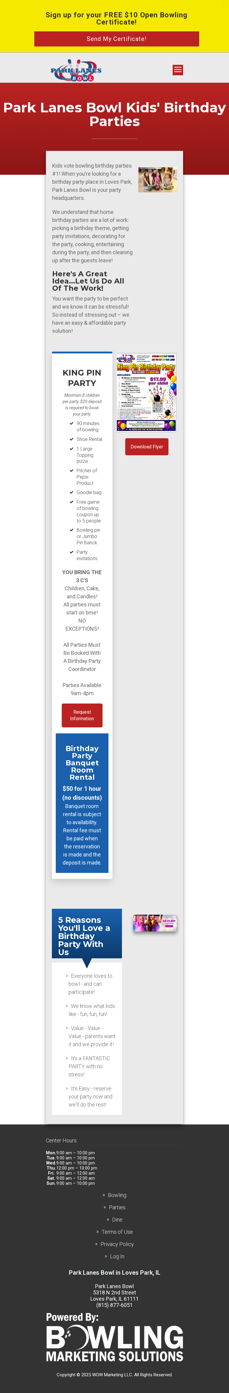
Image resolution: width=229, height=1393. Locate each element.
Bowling (117, 1195)
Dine (117, 1219)
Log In (117, 1256)
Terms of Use (117, 1232)
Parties (117, 1207)
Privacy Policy (117, 1244)
